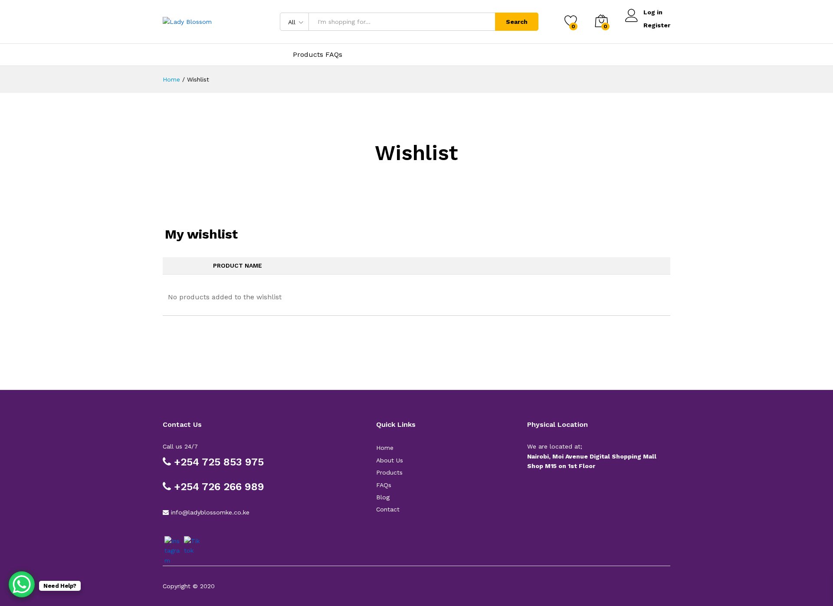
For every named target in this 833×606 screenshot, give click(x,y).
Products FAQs (317, 54)
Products (389, 472)
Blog (383, 497)
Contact (388, 509)
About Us (389, 460)
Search (517, 21)
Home (385, 447)
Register (656, 25)
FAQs (383, 485)
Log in (652, 12)
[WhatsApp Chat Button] (22, 584)
